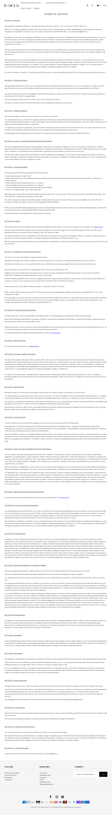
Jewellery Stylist (45, 775)
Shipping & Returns (46, 784)
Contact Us (8, 780)
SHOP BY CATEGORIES (31, 3)
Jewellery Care (45, 782)
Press (41, 780)
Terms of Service (10, 775)
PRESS (37, 8)
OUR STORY (26, 8)
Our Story (43, 773)
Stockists (43, 777)
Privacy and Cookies (12, 773)
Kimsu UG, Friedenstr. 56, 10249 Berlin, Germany (62, 807)
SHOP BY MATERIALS (56, 3)
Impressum (8, 777)
